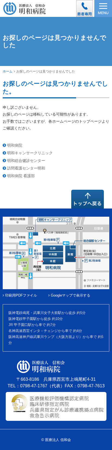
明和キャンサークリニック (29, 153)
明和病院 (14, 145)
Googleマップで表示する (70, 295)
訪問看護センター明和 (25, 168)
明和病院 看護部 (20, 176)
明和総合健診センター (25, 160)
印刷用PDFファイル (20, 295)
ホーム (8, 71)
